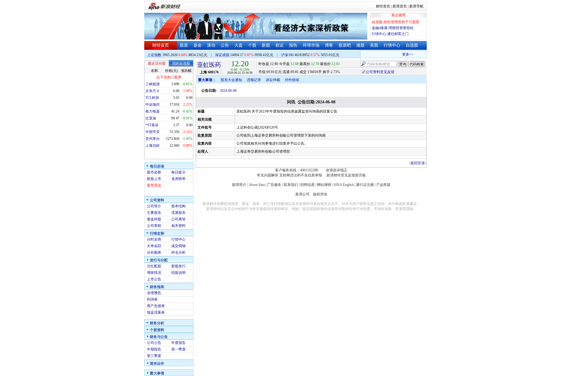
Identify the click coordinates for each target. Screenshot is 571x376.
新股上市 (154, 179)
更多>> (405, 54)
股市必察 (154, 172)
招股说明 (178, 273)
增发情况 (154, 273)
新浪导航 (416, 6)
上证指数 (154, 55)
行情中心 (392, 45)
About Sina (257, 185)
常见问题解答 (267, 175)
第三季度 (154, 356)
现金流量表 (156, 312)
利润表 (152, 299)
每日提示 (178, 172)
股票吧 (344, 45)
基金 (197, 45)
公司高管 (178, 219)
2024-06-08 (228, 91)
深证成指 (222, 55)
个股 (252, 45)
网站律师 (324, 185)
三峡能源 (152, 84)
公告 (225, 45)
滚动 (211, 45)
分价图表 (154, 252)
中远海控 (152, 104)
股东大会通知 (231, 80)
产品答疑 (383, 185)
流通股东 (178, 213)
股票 (184, 45)
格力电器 (152, 111)
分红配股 (154, 266)
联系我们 (291, 185)
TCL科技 (152, 98)
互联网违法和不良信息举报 (300, 175)
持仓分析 (178, 252)
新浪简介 (239, 185)
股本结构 (178, 206)
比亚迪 (150, 118)
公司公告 (154, 343)
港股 (360, 45)
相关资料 (178, 226)
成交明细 (178, 246)
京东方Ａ (152, 91)
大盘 (238, 45)
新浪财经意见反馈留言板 (346, 175)
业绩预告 (154, 293)
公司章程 (154, 226)
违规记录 (254, 80)
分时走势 (154, 239)
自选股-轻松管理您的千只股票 (395, 22)
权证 (279, 45)
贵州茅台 (152, 139)
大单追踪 (154, 246)
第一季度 (178, 349)
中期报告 (154, 349)
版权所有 (320, 194)
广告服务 (274, 185)
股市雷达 (154, 185)
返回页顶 (417, 163)
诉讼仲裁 (273, 80)
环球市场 (311, 45)
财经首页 (383, 6)
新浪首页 (400, 6)
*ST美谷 (152, 125)
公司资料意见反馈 (380, 72)
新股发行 (178, 266)
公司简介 (154, 206)
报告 (293, 45)
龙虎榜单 (178, 179)
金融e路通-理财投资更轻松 (393, 28)
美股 (374, 45)
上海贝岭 (152, 145)
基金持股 (154, 219)
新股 (266, 45)
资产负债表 (156, 306)
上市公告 (154, 279)
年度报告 (178, 343)
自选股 (412, 45)
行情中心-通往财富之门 (390, 34)
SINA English (344, 185)
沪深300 (287, 55)
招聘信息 (307, 185)
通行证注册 (365, 185)
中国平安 (152, 132)
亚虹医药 (209, 64)
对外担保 (292, 80)
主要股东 (154, 213)
